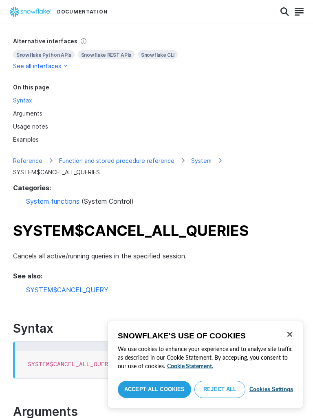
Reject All (219, 389)
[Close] (290, 334)
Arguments (27, 113)
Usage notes (30, 126)
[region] (205, 364)
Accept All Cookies (154, 389)
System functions (52, 201)
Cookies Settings (271, 389)
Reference (27, 160)
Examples (26, 139)
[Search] (285, 12)
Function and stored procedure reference (116, 160)
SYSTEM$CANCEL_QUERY (67, 290)
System (201, 160)
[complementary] (156, 53)
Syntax (22, 100)
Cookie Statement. (190, 366)
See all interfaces (37, 65)
